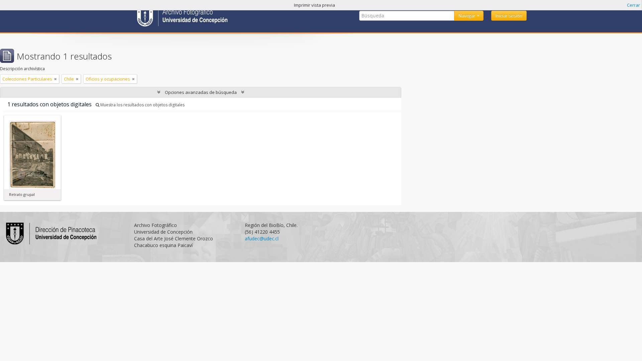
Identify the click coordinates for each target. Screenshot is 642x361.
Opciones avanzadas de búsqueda (201, 92)
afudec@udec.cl (262, 238)
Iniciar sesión (509, 16)
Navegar (467, 16)
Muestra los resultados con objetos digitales (142, 105)
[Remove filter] (55, 79)
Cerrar (633, 5)
